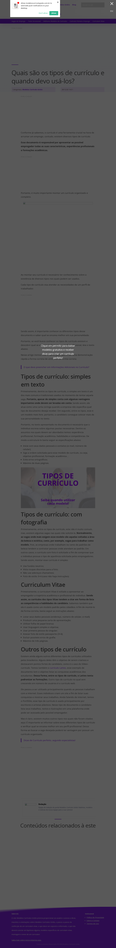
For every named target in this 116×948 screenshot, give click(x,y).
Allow (53, 13)
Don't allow (43, 13)
